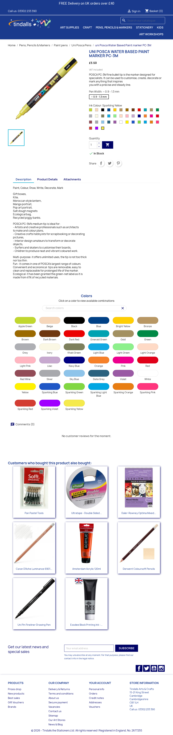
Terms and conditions (60, 693)
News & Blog (55, 724)
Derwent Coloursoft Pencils (139, 568)
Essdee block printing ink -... (86, 624)
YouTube (154, 668)
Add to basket (108, 145)
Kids (160, 27)
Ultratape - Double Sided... (86, 513)
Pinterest (118, 163)
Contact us (54, 711)
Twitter (146, 668)
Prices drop (14, 689)
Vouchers (94, 706)
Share (101, 163)
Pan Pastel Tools (34, 513)
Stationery (144, 27)
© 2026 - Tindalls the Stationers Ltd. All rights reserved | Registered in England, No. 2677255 (86, 730)
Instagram (161, 668)
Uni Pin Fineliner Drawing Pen (34, 624)
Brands (12, 706)
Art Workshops (151, 34)
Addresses (95, 702)
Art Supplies (69, 27)
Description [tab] (23, 179)
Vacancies (54, 706)
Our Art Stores (56, 720)
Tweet (109, 163)
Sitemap (53, 715)
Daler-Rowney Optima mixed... (138, 513)
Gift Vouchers (16, 702)
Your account (100, 683)
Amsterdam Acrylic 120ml (86, 568)
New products (16, 693)
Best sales (14, 698)
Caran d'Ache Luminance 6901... (34, 568)
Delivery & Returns (59, 689)
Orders (93, 693)
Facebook (139, 668)
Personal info (96, 689)
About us (53, 698)
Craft (87, 27)
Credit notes (96, 698)
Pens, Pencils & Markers (114, 27)
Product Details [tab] (47, 179)
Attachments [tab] (72, 179)
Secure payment (58, 702)
